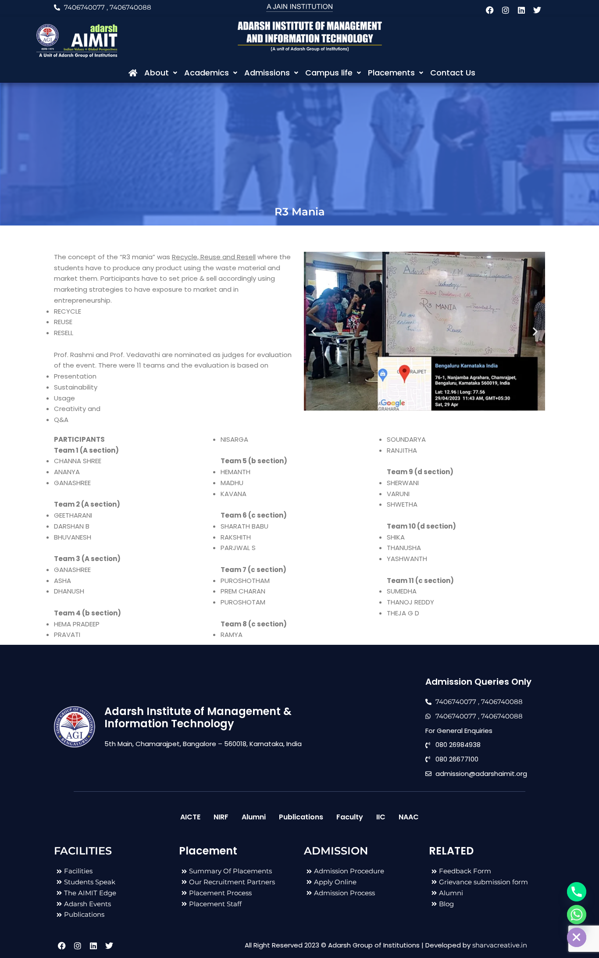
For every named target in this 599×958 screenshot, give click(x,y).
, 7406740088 (129, 7)
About (156, 72)
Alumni (254, 817)
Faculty (349, 817)
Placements (391, 72)
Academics (206, 72)
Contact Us (452, 72)
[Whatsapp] (576, 914)
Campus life (329, 72)
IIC (380, 817)
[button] (160, 72)
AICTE (190, 817)
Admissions (267, 72)
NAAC (409, 817)
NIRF (221, 817)
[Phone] (576, 891)
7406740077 (84, 7)
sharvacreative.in (499, 945)
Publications (301, 817)
